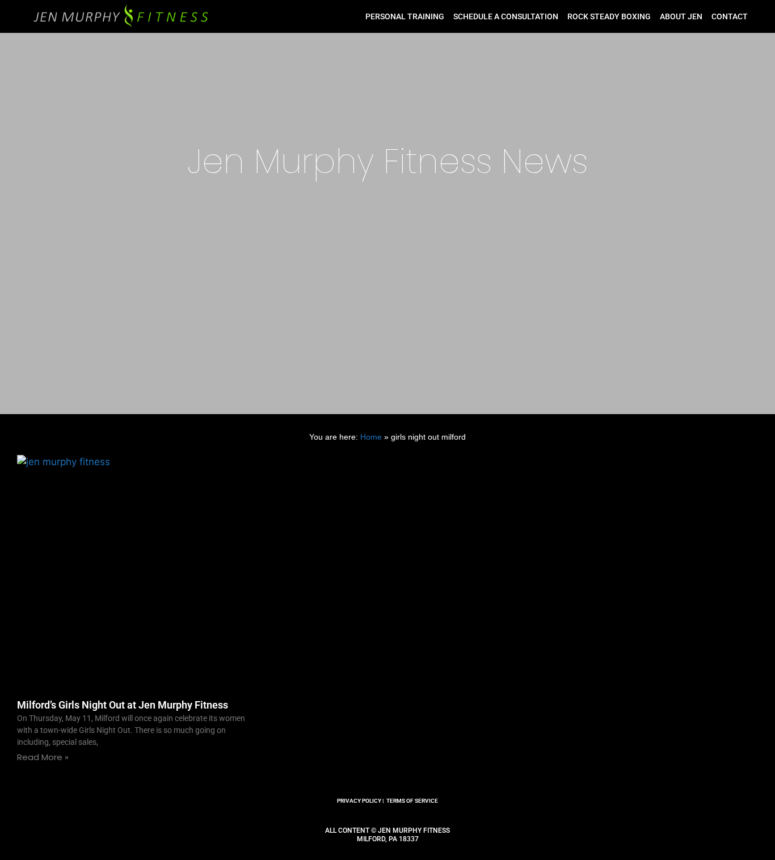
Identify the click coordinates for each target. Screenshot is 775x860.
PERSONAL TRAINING (404, 16)
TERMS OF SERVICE (412, 801)
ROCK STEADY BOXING (609, 16)
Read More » (43, 757)
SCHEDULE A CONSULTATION (505, 16)
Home (371, 436)
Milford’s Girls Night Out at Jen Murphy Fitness (122, 705)
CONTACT (729, 16)
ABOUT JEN (681, 16)
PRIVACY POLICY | (360, 801)
